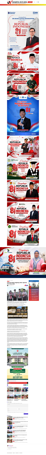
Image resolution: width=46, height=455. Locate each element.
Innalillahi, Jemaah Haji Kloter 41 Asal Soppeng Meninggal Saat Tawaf (35, 289)
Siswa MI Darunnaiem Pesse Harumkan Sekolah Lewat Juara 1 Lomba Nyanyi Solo (17, 393)
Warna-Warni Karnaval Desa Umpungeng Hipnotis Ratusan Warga (17, 400)
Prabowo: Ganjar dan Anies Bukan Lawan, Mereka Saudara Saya (35, 292)
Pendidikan (8, 281)
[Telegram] (26, 385)
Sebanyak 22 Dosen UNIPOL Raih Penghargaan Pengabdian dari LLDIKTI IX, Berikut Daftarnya (10, 400)
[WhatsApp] (27, 385)
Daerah (13, 427)
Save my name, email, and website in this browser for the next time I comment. (16, 412)
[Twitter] (25, 385)
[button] (0, 262)
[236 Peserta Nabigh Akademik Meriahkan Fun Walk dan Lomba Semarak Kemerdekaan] (24, 397)
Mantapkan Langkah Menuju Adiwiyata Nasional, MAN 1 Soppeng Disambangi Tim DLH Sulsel (10, 393)
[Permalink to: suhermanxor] (8, 285)
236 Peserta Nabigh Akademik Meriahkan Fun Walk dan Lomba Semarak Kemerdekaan (24, 400)
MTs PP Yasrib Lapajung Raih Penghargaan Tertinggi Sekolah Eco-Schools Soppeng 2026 (24, 393)
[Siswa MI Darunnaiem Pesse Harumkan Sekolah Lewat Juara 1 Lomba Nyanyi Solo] (17, 389)
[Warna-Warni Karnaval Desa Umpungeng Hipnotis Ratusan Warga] (17, 397)
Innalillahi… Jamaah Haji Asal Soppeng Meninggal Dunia (35, 299)
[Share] (27, 285)
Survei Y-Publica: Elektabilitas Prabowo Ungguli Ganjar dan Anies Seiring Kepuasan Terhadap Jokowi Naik (35, 296)
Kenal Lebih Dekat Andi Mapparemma (34, 294)
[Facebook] (23, 385)
